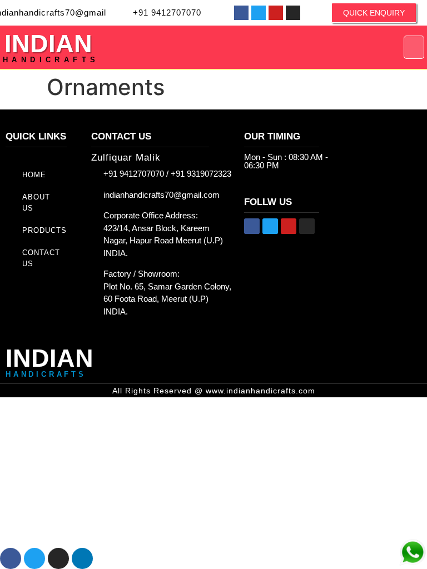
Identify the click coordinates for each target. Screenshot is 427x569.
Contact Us (41, 258)
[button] (414, 47)
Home (34, 175)
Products (44, 230)
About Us (36, 202)
